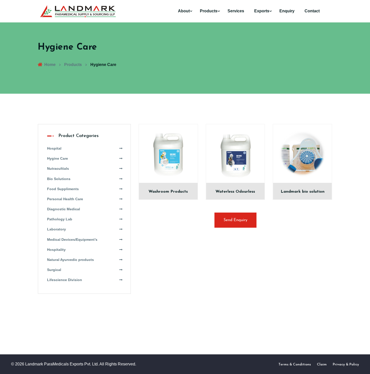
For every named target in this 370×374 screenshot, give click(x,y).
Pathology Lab (59, 219)
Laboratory (56, 229)
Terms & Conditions (294, 364)
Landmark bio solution (302, 192)
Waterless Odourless (235, 192)
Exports (261, 11)
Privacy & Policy (346, 364)
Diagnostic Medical (63, 209)
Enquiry (286, 11)
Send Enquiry (235, 220)
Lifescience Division (64, 280)
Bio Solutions (58, 179)
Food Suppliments (63, 189)
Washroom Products (168, 192)
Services (236, 11)
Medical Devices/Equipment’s (72, 239)
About (184, 11)
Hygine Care (57, 158)
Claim (322, 364)
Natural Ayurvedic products (70, 260)
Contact (312, 11)
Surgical (54, 270)
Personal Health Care (65, 199)
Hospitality (56, 250)
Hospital (54, 148)
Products (208, 11)
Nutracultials (58, 168)
